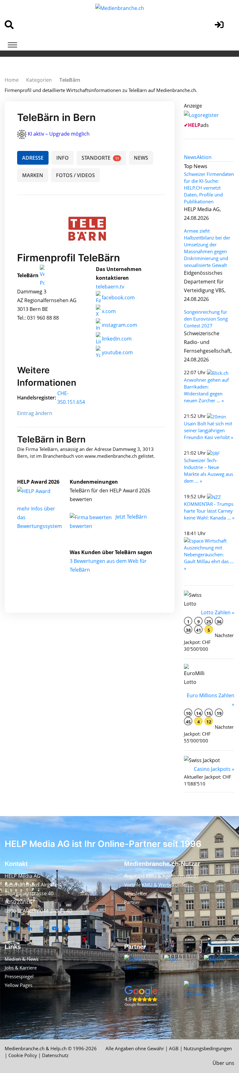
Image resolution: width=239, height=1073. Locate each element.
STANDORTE (100, 157)
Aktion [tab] (204, 157)
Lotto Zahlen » (217, 612)
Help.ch (58, 1048)
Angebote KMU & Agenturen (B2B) (161, 876)
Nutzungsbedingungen (208, 1048)
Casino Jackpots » (214, 769)
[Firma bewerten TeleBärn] (91, 516)
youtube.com (117, 352)
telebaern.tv (110, 286)
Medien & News (22, 959)
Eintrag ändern (34, 413)
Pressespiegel (19, 976)
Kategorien (39, 80)
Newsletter (135, 893)
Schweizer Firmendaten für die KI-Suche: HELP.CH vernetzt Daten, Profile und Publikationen (209, 188)
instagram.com (119, 324)
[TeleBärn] (40, 490)
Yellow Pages (18, 985)
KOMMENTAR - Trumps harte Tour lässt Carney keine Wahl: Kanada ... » (209, 511)
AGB (174, 1048)
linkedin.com (116, 338)
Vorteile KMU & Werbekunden (156, 885)
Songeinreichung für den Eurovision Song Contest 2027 (206, 319)
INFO (62, 157)
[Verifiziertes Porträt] (42, 275)
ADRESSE (33, 157)
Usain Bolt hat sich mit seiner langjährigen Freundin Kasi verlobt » (208, 430)
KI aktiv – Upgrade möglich (59, 133)
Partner (132, 902)
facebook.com (118, 297)
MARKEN (32, 175)
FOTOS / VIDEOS (75, 175)
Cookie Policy (22, 1055)
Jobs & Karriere (21, 967)
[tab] (190, 157)
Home (12, 80)
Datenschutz (55, 1055)
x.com (108, 311)
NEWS (141, 157)
